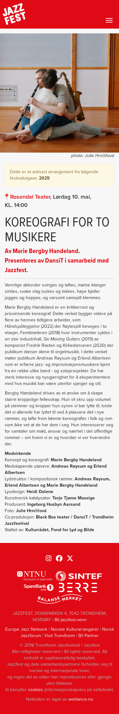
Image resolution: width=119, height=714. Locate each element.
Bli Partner (88, 635)
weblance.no (80, 699)
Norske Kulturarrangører (75, 629)
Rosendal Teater (30, 196)
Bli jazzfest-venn (71, 619)
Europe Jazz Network (26, 629)
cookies (35, 689)
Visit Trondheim (59, 635)
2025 (44, 178)
